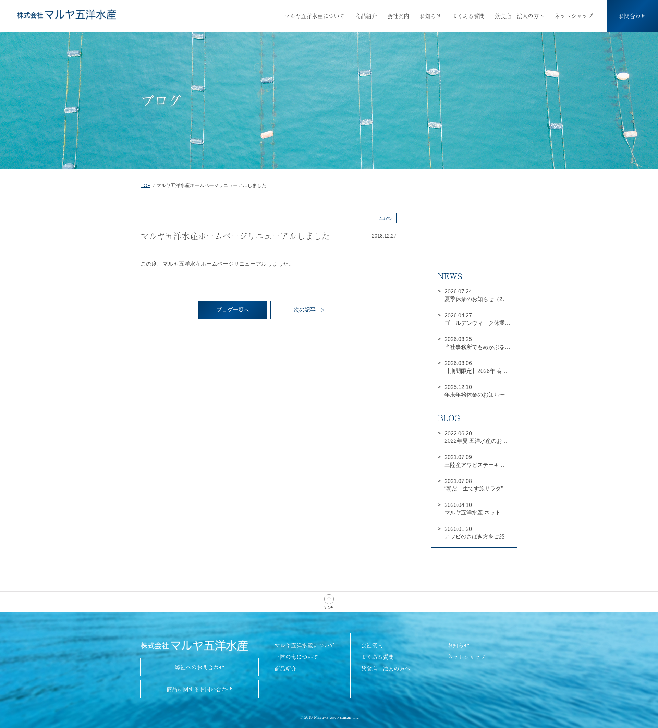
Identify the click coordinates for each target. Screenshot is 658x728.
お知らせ (430, 16)
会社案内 (398, 16)
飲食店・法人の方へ (519, 16)
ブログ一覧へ (232, 310)
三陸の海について (296, 657)
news (385, 218)
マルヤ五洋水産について (314, 16)
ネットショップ (574, 16)
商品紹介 (366, 16)
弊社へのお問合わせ (199, 667)
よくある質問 (468, 16)
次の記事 (305, 310)
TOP (145, 185)
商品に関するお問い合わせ (199, 689)
